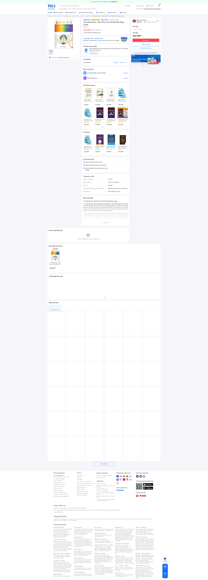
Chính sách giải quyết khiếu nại (84, 485)
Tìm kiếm (127, 5)
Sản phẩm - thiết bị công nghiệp (124, 537)
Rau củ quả (58, 542)
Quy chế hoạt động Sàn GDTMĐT (104, 475)
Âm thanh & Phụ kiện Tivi (141, 529)
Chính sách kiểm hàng (59, 486)
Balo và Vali (98, 527)
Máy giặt (140, 531)
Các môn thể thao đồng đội (145, 545)
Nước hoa (59, 570)
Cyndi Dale (116, 19)
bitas (151, 519)
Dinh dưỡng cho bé (60, 533)
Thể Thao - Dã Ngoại (141, 537)
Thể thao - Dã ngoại (122, 531)
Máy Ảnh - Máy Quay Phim (143, 553)
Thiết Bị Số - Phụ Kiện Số (122, 543)
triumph (109, 519)
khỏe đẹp (79, 9)
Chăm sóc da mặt (58, 562)
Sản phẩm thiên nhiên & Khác (62, 567)
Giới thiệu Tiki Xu (81, 489)
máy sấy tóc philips (145, 569)
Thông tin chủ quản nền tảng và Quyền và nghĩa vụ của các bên (106, 500)
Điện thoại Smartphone (59, 555)
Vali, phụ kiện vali (109, 530)
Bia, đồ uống (59, 546)
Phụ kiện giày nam (81, 562)
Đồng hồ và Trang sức (101, 539)
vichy (68, 520)
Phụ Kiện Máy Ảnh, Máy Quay (142, 555)
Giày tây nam (84, 559)
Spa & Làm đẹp (125, 559)
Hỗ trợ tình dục (65, 570)
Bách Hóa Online (99, 565)
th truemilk (70, 519)
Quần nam (83, 539)
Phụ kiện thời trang (100, 533)
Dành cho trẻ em (60, 548)
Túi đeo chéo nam (82, 574)
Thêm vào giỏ (146, 44)
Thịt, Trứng (60, 541)
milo (97, 519)
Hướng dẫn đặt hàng (58, 482)
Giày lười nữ (86, 554)
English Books (123, 576)
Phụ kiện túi (88, 569)
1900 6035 (60, 512)
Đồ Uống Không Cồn (103, 572)
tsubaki (74, 520)
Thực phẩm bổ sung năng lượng (145, 548)
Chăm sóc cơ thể (61, 565)
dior (59, 519)
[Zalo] (144, 476)
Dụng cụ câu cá (142, 544)
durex (86, 519)
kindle (118, 519)
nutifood (114, 519)
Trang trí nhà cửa (98, 555)
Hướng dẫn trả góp (58, 490)
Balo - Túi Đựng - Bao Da (144, 559)
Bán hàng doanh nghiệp (82, 493)
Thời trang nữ (78, 527)
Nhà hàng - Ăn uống (122, 560)
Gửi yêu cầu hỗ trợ (58, 480)
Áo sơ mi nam (83, 540)
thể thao (94, 9)
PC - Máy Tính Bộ (101, 550)
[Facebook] (137, 476)
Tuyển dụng (79, 479)
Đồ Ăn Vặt (99, 571)
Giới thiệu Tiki (80, 475)
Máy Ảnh (148, 563)
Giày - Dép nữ (78, 549)
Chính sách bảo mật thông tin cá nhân (85, 483)
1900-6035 (60, 475)
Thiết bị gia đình (66, 576)
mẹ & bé (73, 9)
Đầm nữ (79, 529)
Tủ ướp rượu (150, 534)
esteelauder (64, 519)
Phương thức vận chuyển (59, 484)
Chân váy (84, 531)
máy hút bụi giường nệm (144, 573)
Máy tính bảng (60, 557)
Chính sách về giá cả (101, 483)
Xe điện (129, 567)
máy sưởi (138, 567)
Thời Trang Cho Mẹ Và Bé (60, 529)
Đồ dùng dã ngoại (145, 540)
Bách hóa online (122, 535)
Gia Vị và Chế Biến (101, 570)
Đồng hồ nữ (102, 541)
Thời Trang (127, 529)
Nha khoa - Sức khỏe (124, 561)
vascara (55, 519)
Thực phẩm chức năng (61, 563)
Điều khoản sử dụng (81, 487)
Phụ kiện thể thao (145, 541)
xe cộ (68, 9)
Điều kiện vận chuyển (82, 495)
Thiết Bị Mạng (102, 549)
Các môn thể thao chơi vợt (145, 546)
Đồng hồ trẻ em (109, 542)
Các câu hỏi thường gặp (59, 478)
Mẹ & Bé (124, 534)
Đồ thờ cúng (100, 561)
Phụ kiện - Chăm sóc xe (120, 567)
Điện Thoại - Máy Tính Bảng (61, 553)
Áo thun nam (77, 539)
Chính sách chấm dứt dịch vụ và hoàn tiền (105, 496)
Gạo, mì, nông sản (61, 545)
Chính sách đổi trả (58, 488)
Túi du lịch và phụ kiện (103, 529)
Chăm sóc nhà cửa (62, 550)
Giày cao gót (77, 551)
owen (78, 519)
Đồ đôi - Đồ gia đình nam (84, 542)
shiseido (56, 520)
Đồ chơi (68, 529)
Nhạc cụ (105, 561)
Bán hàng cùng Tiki (101, 477)
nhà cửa (85, 9)
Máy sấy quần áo (143, 534)
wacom (126, 519)
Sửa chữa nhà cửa (101, 556)
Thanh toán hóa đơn (119, 557)
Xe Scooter (127, 569)
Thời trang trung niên (82, 534)
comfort (147, 519)
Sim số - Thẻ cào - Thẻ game (127, 563)
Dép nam (81, 561)
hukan (65, 520)
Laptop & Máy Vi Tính (126, 537)
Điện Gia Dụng (58, 574)
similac (142, 519)
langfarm (61, 520)
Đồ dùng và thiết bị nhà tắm (104, 559)
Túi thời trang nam (79, 572)
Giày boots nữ (79, 554)
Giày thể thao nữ (147, 548)
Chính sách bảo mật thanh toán (84, 481)
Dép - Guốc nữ (84, 551)
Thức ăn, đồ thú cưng (61, 549)
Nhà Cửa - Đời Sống (100, 553)
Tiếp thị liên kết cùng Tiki (83, 491)
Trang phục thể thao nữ (141, 539)
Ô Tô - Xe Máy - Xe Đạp (121, 565)
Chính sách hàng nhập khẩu (60, 492)
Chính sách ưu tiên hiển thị (103, 490)
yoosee (135, 519)
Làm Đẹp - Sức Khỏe (59, 560)
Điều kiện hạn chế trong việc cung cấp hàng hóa (105, 486)
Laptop (107, 550)
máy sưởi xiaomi (146, 572)
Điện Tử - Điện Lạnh (141, 527)
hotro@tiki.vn (66, 494)
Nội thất (101, 557)
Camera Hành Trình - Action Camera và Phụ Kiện (144, 558)
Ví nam (75, 574)
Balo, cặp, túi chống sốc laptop (104, 530)
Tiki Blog (79, 477)
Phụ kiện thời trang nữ (100, 535)
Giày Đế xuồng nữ (83, 555)
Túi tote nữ (82, 569)
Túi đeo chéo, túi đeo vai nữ (80, 568)
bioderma (90, 519)
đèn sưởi (143, 567)
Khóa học (127, 557)
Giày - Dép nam (78, 558)
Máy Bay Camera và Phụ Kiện (144, 562)
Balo (96, 529)
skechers (101, 519)
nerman (122, 519)
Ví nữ (89, 568)
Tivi (139, 533)
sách (89, 9)
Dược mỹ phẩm (66, 571)
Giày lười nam (77, 559)
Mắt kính (107, 535)
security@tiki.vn (65, 496)
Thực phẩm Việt (66, 542)
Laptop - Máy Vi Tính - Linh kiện (104, 545)
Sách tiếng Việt (118, 574)
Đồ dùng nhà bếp (58, 576)
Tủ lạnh (140, 530)
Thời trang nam (78, 537)
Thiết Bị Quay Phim (143, 561)
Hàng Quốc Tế (119, 527)
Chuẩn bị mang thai (61, 537)
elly (95, 519)
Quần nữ (84, 529)
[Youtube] (140, 476)
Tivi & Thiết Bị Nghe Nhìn (123, 539)
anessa (131, 519)
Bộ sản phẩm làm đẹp (62, 571)
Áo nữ (75, 529)
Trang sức (97, 541)
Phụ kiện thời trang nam (103, 535)
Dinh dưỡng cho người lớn (62, 534)
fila (71, 520)
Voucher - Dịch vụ (120, 556)
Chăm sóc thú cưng (99, 567)
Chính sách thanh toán (102, 489)
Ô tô (123, 569)
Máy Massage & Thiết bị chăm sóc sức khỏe (63, 565)
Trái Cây (56, 541)
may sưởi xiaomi (143, 571)
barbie (74, 519)
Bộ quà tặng (101, 574)
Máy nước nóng (144, 533)
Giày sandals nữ (82, 552)
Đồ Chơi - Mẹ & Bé (59, 527)
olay (139, 519)
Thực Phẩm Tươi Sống (60, 539)
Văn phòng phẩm (127, 574)
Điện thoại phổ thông (61, 556)
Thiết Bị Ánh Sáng (145, 556)
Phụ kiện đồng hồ (101, 542)
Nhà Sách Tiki (119, 573)
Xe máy (119, 569)
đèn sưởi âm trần (142, 576)
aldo (105, 519)
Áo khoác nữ (85, 530)
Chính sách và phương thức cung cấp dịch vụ (105, 493)
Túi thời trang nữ (78, 566)
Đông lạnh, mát (63, 544)
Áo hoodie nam (80, 541)
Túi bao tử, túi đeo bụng (86, 575)
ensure (82, 519)
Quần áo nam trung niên (82, 545)
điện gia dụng (62, 9)
